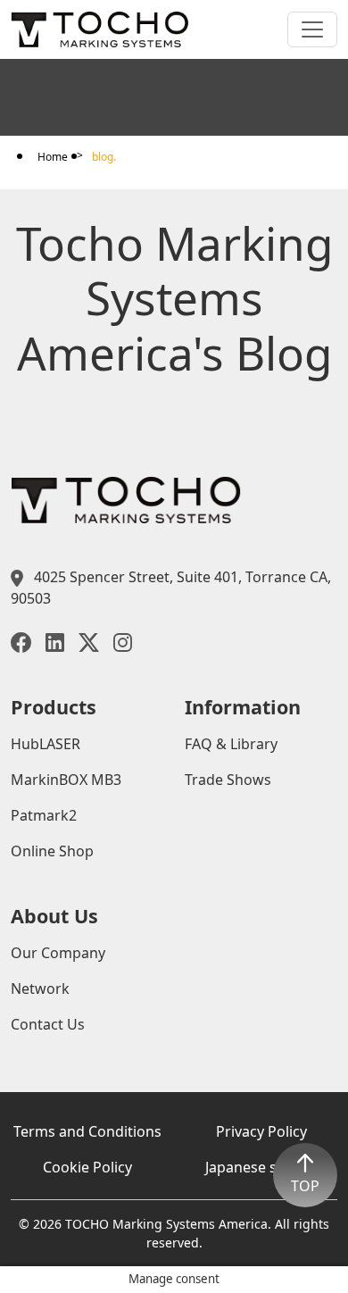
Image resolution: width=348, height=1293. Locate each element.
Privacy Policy (261, 1131)
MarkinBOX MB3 (66, 779)
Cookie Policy (87, 1167)
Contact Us (48, 1024)
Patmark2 (44, 815)
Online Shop (52, 851)
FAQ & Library (231, 744)
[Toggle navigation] (312, 29)
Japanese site (251, 1167)
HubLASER (45, 744)
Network (40, 988)
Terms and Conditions (87, 1131)
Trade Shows (228, 779)
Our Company (58, 953)
